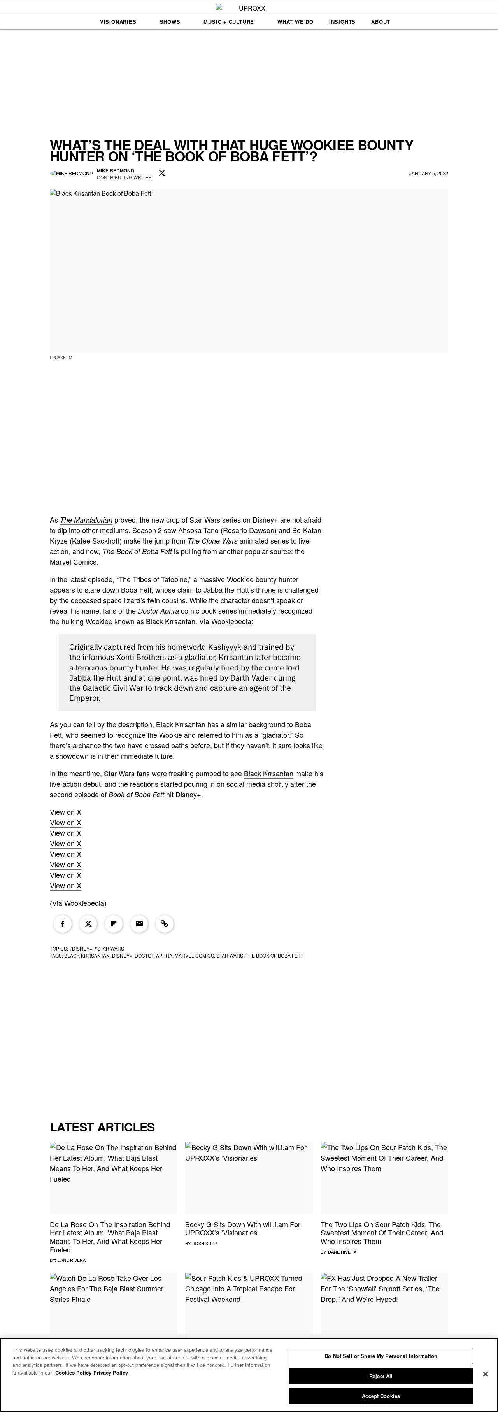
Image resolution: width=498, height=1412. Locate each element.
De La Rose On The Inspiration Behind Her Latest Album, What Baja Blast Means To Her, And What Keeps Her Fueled (110, 1236)
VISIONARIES (118, 21)
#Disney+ (80, 948)
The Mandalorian (86, 519)
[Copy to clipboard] (165, 924)
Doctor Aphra (153, 955)
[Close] (485, 1374)
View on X (65, 812)
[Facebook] (63, 924)
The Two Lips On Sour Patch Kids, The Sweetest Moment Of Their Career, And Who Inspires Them (382, 1232)
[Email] (139, 924)
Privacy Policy (110, 1372)
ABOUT (380, 21)
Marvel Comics (194, 955)
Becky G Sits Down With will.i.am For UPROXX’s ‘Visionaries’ (242, 1228)
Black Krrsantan (268, 773)
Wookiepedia (231, 621)
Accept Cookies (381, 1396)
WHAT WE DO (295, 21)
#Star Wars (109, 948)
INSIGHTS (342, 21)
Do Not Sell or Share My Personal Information (380, 1355)
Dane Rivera (71, 1260)
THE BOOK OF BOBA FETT (274, 955)
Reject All (381, 1376)
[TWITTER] (162, 173)
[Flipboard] (114, 924)
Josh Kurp (205, 1243)
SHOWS (170, 21)
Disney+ (122, 955)
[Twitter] (88, 924)
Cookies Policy (73, 1372)
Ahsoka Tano (198, 530)
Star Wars (229, 955)
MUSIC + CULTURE (228, 21)
